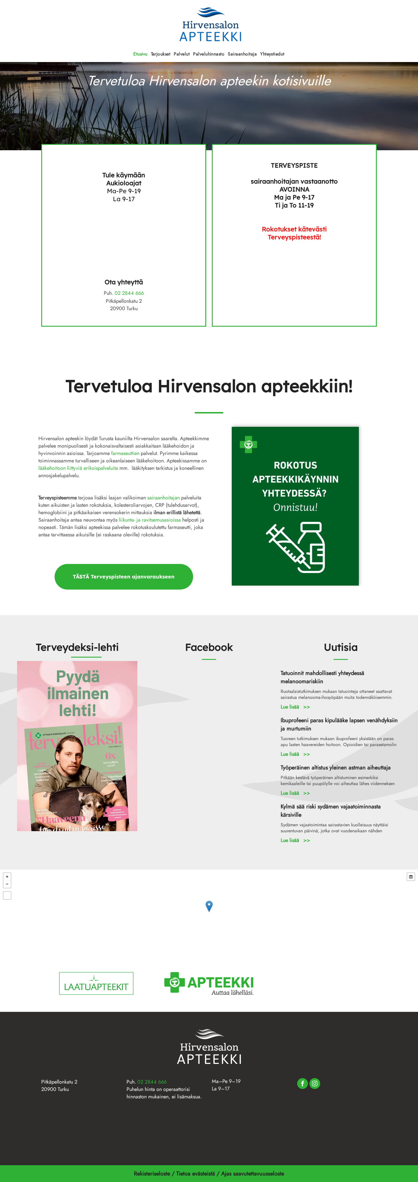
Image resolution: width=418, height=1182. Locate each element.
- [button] (7, 884)
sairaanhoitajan (163, 497)
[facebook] (302, 1084)
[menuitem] (140, 54)
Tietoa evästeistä (195, 1173)
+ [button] (7, 876)
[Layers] (411, 876)
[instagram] (314, 1084)
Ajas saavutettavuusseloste (253, 1173)
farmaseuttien (125, 453)
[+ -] (209, 912)
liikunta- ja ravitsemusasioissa (150, 520)
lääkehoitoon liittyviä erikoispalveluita (78, 468)
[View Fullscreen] (7, 895)
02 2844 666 (129, 293)
